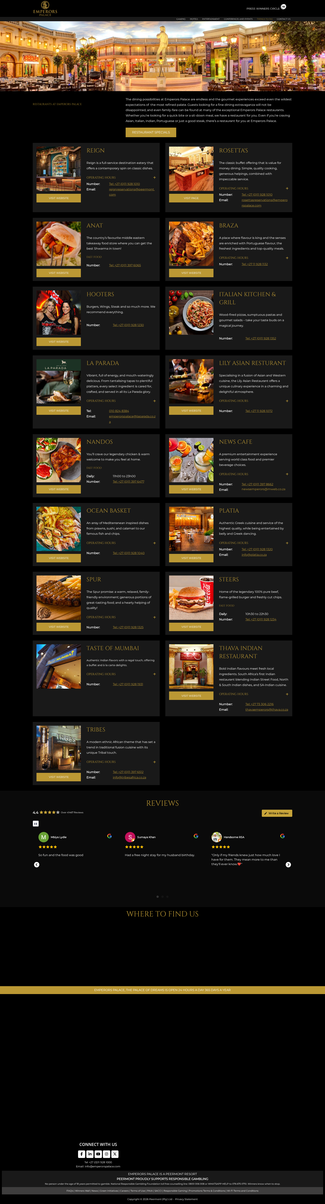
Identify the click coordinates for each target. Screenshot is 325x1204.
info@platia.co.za (254, 555)
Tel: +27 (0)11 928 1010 (124, 184)
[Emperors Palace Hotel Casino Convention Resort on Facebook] (81, 1154)
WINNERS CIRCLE (268, 8)
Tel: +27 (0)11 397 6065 (125, 265)
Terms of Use (138, 1190)
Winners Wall (82, 1190)
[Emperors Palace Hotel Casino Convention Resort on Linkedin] (89, 1154)
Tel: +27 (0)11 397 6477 (128, 481)
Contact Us (283, 19)
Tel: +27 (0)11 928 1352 (260, 338)
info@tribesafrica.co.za (129, 777)
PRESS (251, 8)
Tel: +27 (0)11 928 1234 (260, 619)
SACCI (158, 1190)
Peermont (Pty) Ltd (160, 1199)
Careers (124, 1190)
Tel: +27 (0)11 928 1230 (128, 325)
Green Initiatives (109, 1190)
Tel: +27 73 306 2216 (259, 704)
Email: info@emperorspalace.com (98, 1166)
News (95, 1190)
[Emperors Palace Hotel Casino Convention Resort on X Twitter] (114, 1154)
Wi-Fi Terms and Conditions (242, 1190)
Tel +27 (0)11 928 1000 (98, 1162)
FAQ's (70, 1190)
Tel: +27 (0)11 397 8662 (257, 484)
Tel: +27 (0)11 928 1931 (128, 684)
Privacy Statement (186, 1199)
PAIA (150, 1190)
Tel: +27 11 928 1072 (259, 411)
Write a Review (279, 813)
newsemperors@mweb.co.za (263, 489)
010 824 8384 (119, 411)
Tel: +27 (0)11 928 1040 (129, 553)
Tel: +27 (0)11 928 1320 (257, 549)
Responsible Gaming (175, 1190)
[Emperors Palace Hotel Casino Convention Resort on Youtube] (98, 1154)
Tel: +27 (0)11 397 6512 (128, 772)
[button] (121, 177)
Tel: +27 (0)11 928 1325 (128, 627)
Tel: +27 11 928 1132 (255, 264)
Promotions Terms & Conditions (207, 1190)
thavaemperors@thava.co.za (266, 709)
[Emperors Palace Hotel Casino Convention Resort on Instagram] (106, 1154)
